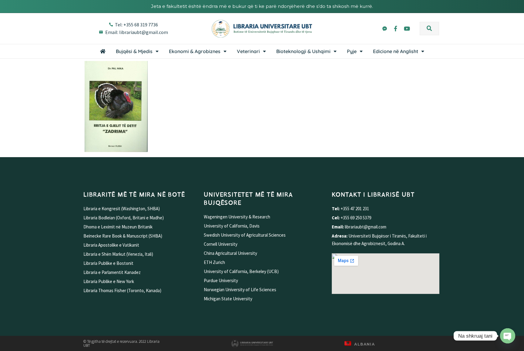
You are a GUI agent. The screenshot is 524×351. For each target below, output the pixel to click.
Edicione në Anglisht (395, 51)
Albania (364, 344)
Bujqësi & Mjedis (134, 51)
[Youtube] (407, 28)
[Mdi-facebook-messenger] (384, 28)
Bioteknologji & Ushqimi (303, 51)
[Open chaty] (507, 335)
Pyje (352, 51)
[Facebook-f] (396, 28)
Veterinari (248, 51)
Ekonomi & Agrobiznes (194, 51)
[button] (429, 28)
